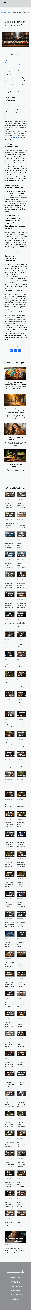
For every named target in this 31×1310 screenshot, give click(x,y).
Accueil (3, 12)
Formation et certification (14, 57)
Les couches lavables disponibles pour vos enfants (15, 383)
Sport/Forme (15, 1278)
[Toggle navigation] (4, 3)
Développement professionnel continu (14, 61)
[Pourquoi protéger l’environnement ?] (15, 429)
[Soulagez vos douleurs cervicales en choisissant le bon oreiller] (15, 1236)
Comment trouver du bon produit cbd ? (15, 465)
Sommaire (15, 55)
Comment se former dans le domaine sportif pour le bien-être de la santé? (15, 411)
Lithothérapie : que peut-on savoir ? (11, 916)
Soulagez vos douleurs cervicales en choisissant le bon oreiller (15, 1242)
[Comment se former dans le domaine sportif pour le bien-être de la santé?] (15, 400)
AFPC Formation (15, 137)
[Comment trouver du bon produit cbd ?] (15, 455)
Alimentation (15, 1286)
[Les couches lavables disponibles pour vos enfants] (15, 373)
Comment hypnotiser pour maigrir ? (10, 597)
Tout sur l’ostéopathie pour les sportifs (23, 836)
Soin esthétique (15, 1294)
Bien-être (15, 1290)
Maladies (15, 1282)
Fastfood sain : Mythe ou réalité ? (21, 796)
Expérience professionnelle (15, 59)
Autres (8, 12)
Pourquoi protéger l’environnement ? (15, 438)
